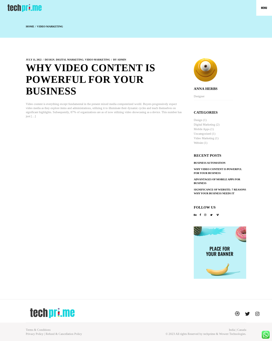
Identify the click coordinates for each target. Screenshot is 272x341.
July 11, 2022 (34, 59)
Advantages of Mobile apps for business (217, 181)
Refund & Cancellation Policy (64, 334)
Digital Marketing (69, 59)
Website (198, 142)
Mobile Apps (202, 129)
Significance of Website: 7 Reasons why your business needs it (220, 191)
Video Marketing (97, 59)
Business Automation (209, 162)
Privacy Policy (34, 334)
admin (119, 59)
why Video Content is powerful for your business (90, 79)
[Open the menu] (264, 8)
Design (49, 59)
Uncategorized (202, 133)
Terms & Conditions (38, 329)
